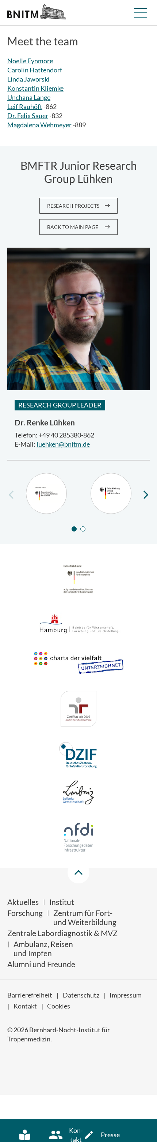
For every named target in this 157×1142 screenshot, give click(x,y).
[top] (78, 872)
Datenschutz (81, 995)
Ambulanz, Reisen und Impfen (43, 948)
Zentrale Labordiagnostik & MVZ (62, 933)
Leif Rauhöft (24, 106)
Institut (61, 901)
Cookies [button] (58, 1006)
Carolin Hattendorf (34, 70)
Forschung (25, 912)
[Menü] (140, 13)
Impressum (126, 995)
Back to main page (72, 227)
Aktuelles (23, 901)
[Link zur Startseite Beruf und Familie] (78, 710)
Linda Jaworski (28, 79)
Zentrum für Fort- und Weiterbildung (84, 917)
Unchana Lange (28, 97)
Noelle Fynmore (30, 61)
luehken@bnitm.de (63, 444)
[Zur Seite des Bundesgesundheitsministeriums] (78, 580)
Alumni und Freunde (41, 964)
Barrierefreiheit (29, 995)
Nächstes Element (146, 494)
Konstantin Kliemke (35, 88)
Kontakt (25, 1006)
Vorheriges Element (11, 494)
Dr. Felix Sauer (27, 116)
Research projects (73, 206)
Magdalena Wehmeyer (39, 125)
